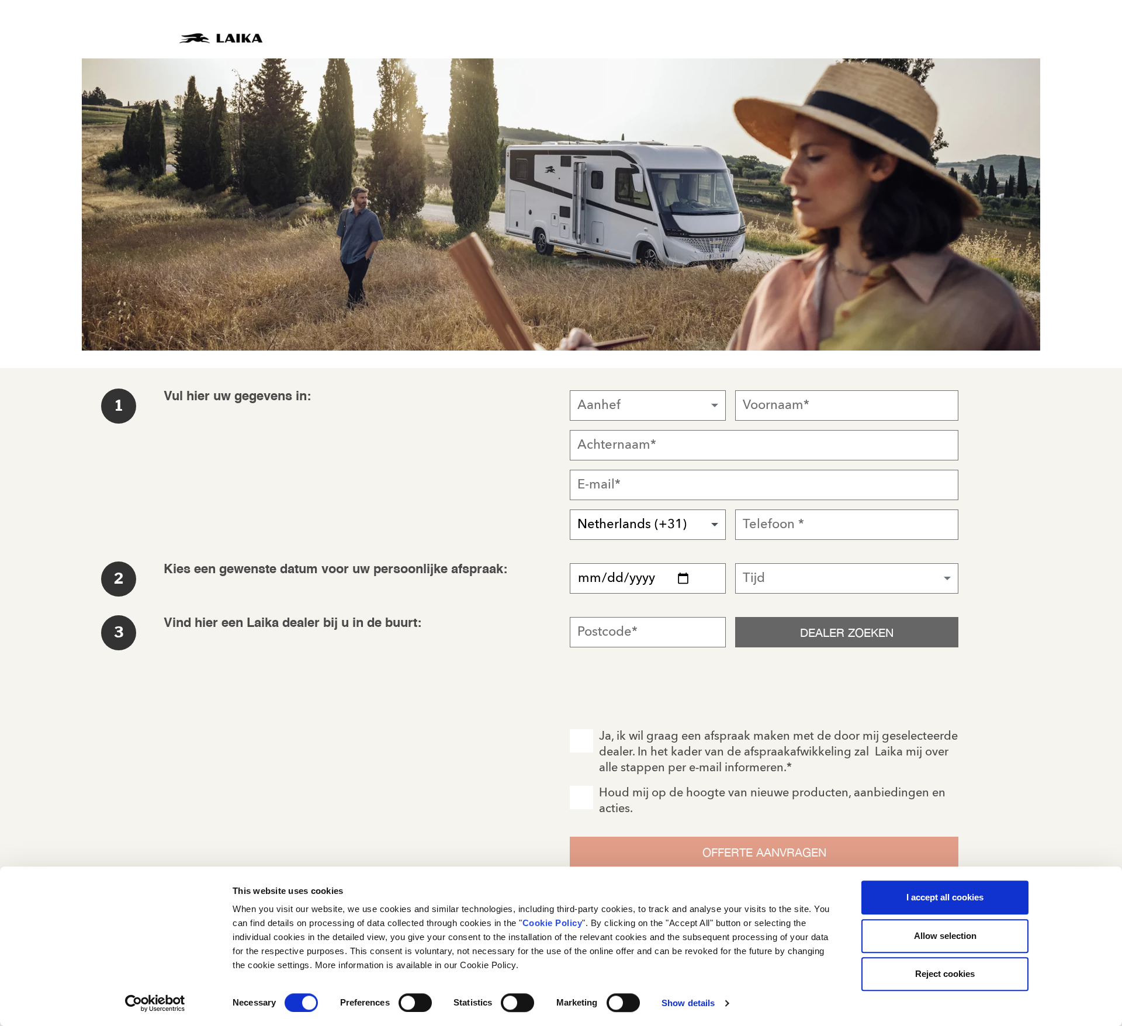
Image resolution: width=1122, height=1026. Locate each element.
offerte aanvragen (764, 852)
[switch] (415, 1002)
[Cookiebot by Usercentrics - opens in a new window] (155, 1003)
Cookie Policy (552, 923)
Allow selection (945, 936)
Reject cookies (945, 974)
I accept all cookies (945, 897)
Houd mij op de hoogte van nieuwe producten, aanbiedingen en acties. (772, 801)
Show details (688, 1003)
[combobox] (648, 405)
